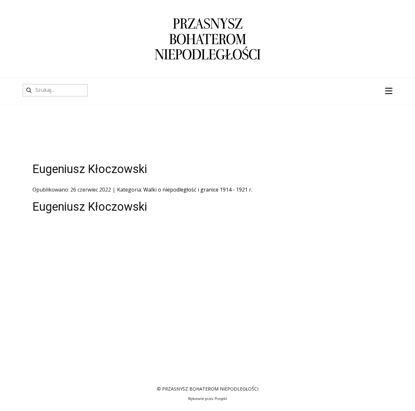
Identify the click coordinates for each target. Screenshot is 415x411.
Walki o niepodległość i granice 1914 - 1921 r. (197, 189)
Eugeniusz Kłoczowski (89, 169)
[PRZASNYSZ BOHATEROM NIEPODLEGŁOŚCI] (207, 39)
